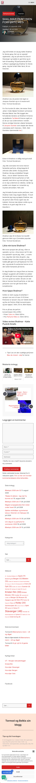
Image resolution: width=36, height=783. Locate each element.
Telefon (25, 614)
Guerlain (21, 13)
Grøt (20, 586)
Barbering (9, 579)
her (20, 130)
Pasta (7, 603)
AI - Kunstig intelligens (11, 576)
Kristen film (13, 592)
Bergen (17, 579)
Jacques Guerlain (10, 125)
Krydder (18, 595)
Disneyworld (20, 584)
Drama (27, 584)
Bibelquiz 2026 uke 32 (13, 490)
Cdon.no (11, 314)
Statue (16, 608)
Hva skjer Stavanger (12, 667)
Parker (26, 600)
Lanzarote (25, 595)
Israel (19, 589)
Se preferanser (18, 776)
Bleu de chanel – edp (14, 355)
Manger (14, 597)
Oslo (19, 600)
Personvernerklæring (23, 780)
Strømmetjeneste (10, 614)
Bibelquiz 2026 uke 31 (13, 502)
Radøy (21, 603)
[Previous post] (5, 393)
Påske (12, 603)
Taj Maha (15, 118)
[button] (33, 751)
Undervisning (14, 617)
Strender (26, 611)
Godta (18, 767)
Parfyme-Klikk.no (13, 317)
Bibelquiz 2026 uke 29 (13, 527)
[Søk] (28, 560)
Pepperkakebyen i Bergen (14, 406)
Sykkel (18, 614)
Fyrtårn (14, 586)
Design (9, 584)
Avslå (18, 772)
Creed (10, 581)
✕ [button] (12, 771)
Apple (21, 576)
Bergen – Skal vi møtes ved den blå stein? (22, 393)
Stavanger (13, 611)
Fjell (8, 586)
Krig (24, 589)
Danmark (16, 581)
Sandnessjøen (11, 605)
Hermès (8, 589)
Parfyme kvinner (8, 13)
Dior (14, 584)
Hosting (14, 589)
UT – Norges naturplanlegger (15, 661)
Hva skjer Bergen (11, 670)
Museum (23, 597)
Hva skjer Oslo (10, 673)
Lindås (7, 597)
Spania (10, 608)
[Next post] (31, 406)
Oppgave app (10, 600)
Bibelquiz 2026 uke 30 (13, 518)
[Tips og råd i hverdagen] (2, 2)
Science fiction (21, 605)
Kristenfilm (9, 664)
